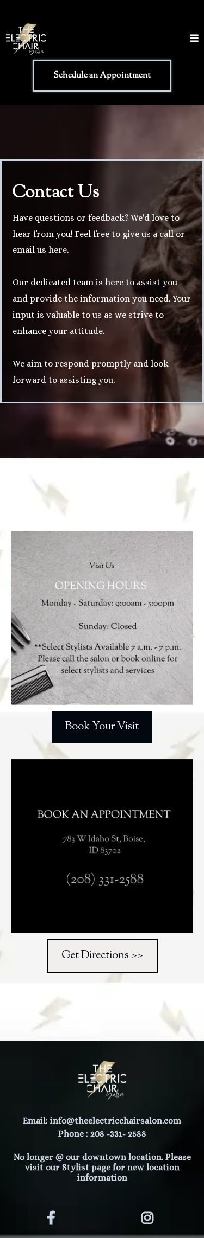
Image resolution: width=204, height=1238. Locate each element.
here (57, 250)
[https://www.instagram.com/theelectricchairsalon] (150, 1216)
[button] (194, 39)
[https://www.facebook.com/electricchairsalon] (54, 1216)
